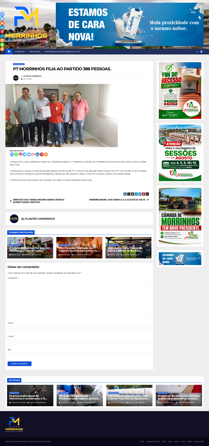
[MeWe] (2, 36)
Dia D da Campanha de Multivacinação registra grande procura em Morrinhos (78, 398)
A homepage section (153, 441)
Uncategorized (19, 64)
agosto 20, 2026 (167, 402)
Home (142, 441)
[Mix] (2, 40)
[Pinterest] (42, 154)
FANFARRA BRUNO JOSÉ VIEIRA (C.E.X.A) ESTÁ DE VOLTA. (117, 199)
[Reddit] (2, 23)
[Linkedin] (37, 154)
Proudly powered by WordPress (16, 441)
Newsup (37, 441)
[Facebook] (12, 154)
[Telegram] (25, 154)
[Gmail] (33, 154)
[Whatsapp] (16, 154)
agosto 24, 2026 (68, 402)
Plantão (189, 441)
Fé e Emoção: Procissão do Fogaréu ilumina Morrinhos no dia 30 (78, 250)
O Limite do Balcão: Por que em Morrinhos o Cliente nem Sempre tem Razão (29, 250)
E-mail (11, 336)
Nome (11, 323)
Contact (176, 441)
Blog (170, 441)
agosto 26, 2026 (18, 402)
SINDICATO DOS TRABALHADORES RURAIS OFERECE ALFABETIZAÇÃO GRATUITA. (38, 200)
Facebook (20, 52)
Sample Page (199, 441)
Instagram (35, 52)
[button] (197, 52)
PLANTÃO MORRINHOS (32, 76)
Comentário (13, 278)
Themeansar (46, 441)
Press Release (14, 393)
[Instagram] (20, 154)
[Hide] (1, 53)
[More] (46, 154)
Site (9, 350)
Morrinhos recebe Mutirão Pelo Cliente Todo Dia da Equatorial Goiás (128, 398)
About (164, 441)
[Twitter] (29, 154)
